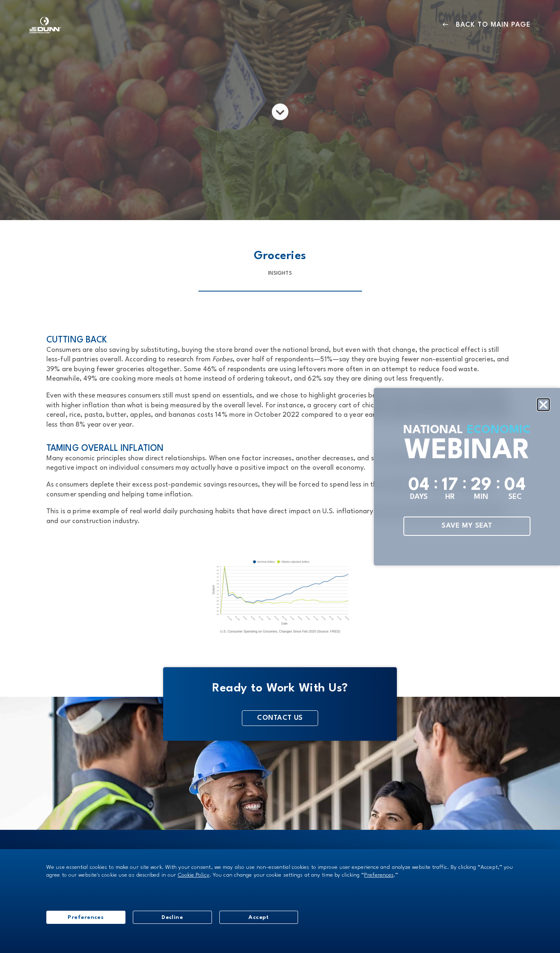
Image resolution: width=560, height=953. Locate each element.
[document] (280, 476)
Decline (172, 917)
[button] (543, 404)
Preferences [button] (379, 875)
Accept (258, 917)
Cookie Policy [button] (193, 875)
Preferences (86, 917)
